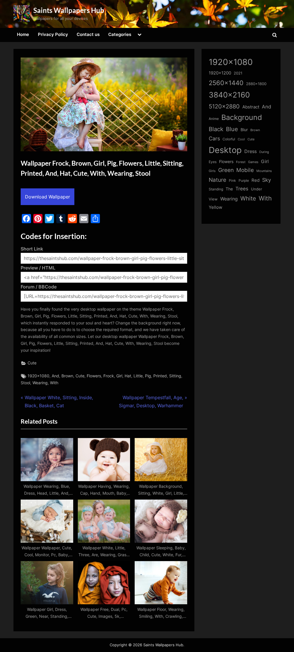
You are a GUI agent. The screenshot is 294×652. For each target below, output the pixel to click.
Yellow (215, 207)
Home (23, 34)
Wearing (40, 383)
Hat (128, 376)
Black (216, 129)
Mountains (264, 171)
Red (256, 180)
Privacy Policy (53, 34)
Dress (250, 151)
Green (226, 170)
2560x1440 (226, 83)
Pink (232, 180)
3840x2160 (229, 94)
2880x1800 (256, 84)
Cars (214, 138)
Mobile (245, 170)
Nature (217, 180)
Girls (212, 171)
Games (253, 162)
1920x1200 (220, 73)
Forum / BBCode (39, 287)
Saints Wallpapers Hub (68, 10)
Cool (241, 139)
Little (138, 376)
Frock (108, 376)
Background (241, 117)
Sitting (175, 376)
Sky (266, 180)
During (264, 152)
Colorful (229, 139)
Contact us (88, 34)
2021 (238, 73)
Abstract (250, 107)
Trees (241, 189)
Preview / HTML (38, 268)
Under (256, 189)
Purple (244, 181)
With (54, 383)
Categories (119, 34)
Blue (232, 129)
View (213, 199)
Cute (32, 363)
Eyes (212, 162)
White (248, 198)
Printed (160, 376)
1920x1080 (38, 376)
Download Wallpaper (47, 197)
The (229, 188)
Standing (216, 189)
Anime (214, 118)
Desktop (225, 150)
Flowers (94, 376)
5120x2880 (224, 106)
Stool (25, 383)
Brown (67, 376)
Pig (148, 376)
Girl (119, 376)
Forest (240, 162)
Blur (244, 129)
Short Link (32, 249)
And (55, 376)
